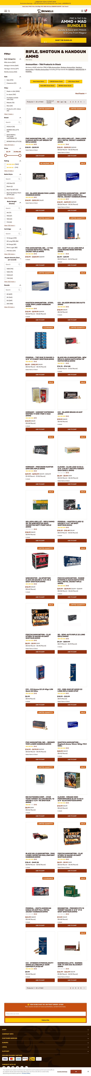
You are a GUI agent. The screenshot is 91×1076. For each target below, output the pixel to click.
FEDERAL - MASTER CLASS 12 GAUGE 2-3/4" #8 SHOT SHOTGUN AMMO (70, 523)
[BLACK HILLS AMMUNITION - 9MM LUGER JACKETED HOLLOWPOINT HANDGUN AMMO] (40, 836)
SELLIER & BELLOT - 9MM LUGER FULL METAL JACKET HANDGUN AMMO (72, 140)
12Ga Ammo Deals (73, 81)
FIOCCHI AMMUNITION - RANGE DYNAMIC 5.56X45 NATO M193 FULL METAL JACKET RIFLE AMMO (71, 580)
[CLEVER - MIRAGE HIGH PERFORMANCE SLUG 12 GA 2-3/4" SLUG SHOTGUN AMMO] (72, 780)
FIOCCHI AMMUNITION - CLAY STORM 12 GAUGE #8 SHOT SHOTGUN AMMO (38, 636)
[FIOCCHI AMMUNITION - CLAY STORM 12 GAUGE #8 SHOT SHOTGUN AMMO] (40, 617)
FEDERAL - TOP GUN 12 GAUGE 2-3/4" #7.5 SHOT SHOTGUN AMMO (40, 358)
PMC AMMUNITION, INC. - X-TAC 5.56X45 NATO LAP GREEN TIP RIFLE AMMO (39, 140)
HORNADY (71, 69)
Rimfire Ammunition (42, 69)
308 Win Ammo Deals (65, 85)
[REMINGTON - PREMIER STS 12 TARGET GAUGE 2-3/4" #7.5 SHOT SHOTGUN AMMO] (72, 891)
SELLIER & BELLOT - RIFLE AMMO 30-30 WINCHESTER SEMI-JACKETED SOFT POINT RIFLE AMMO (40, 524)
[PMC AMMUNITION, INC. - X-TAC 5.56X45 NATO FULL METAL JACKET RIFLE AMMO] (40, 231)
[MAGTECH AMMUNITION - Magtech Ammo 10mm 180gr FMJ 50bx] (72, 725)
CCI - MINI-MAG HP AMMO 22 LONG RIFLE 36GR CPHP (70, 690)
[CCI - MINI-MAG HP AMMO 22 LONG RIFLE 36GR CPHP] (72, 672)
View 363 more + (10, 281)
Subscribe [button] (45, 1020)
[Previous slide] (3, 30)
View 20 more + (9, 145)
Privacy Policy (26, 1073)
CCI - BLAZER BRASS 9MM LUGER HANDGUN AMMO (40, 194)
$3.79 (8, 152)
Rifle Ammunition (54, 67)
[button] (5, 11)
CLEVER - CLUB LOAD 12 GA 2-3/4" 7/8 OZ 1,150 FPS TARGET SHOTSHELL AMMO (71, 468)
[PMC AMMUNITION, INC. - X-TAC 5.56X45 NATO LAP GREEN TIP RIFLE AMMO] (40, 121)
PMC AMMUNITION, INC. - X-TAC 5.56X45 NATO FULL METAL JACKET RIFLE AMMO (39, 249)
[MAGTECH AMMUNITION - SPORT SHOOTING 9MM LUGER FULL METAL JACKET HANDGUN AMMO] (72, 176)
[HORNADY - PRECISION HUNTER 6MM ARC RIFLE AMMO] (40, 450)
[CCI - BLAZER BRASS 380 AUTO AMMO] (72, 285)
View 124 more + (9, 254)
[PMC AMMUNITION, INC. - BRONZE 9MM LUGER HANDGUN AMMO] (40, 725)
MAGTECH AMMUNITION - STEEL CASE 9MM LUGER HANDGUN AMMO (40, 304)
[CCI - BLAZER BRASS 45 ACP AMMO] (72, 395)
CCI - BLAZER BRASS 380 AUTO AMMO (71, 303)
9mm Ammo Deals (38, 81)
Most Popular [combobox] (80, 93)
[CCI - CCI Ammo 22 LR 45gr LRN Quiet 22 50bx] (40, 672)
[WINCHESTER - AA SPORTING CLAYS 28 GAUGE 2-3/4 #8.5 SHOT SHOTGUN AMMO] (40, 561)
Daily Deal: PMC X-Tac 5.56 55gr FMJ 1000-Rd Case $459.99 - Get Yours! (45, 6)
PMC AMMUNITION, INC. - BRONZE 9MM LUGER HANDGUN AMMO (40, 743)
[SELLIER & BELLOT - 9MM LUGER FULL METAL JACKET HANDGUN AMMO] (72, 121)
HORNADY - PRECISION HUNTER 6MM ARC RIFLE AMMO (39, 468)
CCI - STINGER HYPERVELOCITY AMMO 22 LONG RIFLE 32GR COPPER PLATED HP (39, 964)
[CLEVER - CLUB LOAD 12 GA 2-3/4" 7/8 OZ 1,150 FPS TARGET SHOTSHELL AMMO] (72, 450)
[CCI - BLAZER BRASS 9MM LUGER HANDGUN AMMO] (40, 176)
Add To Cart (40, 156)
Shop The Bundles (63, 40)
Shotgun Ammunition (68, 67)
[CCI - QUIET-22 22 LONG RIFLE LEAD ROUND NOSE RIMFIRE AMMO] (72, 231)
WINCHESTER (80, 69)
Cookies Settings (62, 1071)
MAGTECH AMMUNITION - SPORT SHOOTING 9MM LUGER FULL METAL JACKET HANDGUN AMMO (72, 195)
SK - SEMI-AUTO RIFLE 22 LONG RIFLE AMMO (71, 635)
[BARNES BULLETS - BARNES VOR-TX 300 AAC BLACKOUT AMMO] (72, 946)
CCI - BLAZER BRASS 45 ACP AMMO (70, 413)
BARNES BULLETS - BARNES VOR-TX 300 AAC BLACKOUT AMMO (70, 964)
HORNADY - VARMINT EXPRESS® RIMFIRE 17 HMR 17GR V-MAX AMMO (40, 414)
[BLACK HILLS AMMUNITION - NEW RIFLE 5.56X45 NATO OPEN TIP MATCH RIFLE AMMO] (72, 340)
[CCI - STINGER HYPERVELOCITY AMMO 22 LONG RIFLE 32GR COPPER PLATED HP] (40, 946)
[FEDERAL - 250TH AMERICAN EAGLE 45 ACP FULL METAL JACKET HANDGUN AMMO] (40, 891)
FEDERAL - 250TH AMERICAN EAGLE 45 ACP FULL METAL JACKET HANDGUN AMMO (38, 910)
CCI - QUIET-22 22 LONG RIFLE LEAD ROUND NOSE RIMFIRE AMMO (71, 249)
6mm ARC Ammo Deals (47, 85)
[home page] (45, 11)
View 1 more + (9, 114)
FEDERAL (29, 71)
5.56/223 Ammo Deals (56, 81)
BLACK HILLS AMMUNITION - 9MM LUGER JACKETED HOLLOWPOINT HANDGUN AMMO (40, 855)
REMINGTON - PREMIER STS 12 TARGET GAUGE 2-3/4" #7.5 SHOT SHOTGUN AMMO (71, 910)
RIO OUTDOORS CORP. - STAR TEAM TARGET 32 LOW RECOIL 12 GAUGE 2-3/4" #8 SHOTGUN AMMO (40, 799)
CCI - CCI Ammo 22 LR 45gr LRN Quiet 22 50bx (39, 690)
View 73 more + (9, 198)
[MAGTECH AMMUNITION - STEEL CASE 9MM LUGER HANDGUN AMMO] (40, 285)
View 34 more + (9, 307)
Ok (76, 1071)
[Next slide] (88, 30)
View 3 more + (9, 171)
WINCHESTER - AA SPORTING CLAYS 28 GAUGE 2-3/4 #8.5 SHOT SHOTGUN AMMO (38, 579)
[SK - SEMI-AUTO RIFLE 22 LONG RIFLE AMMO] (72, 617)
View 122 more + (9, 225)
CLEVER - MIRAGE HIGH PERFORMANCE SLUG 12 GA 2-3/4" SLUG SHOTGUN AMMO (71, 798)
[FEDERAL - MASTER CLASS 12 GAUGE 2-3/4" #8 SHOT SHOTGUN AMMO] (72, 504)
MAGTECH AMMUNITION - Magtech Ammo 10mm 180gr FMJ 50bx (72, 744)
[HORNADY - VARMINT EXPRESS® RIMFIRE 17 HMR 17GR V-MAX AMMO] (40, 395)
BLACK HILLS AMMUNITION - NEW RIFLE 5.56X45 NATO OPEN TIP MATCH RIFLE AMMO (72, 359)
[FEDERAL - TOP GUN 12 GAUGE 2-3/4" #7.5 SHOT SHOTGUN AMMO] (40, 340)
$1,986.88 (17, 152)
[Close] (88, 1071)
